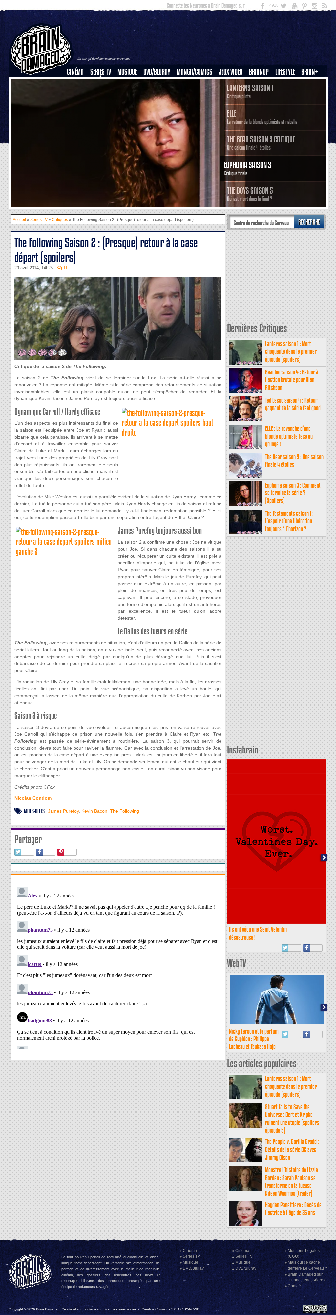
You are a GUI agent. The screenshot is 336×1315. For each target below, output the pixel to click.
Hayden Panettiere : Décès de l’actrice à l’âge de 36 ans (293, 1208)
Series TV (100, 71)
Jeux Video (230, 71)
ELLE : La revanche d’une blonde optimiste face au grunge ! (289, 436)
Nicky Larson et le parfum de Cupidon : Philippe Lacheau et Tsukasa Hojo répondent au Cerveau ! (254, 1042)
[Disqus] (117, 966)
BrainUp (259, 71)
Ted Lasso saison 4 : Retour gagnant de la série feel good (293, 404)
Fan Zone (312, 83)
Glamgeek (287, 94)
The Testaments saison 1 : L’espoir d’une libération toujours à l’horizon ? (289, 521)
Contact (295, 1286)
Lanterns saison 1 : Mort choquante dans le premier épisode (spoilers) (291, 351)
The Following (124, 811)
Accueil (19, 219)
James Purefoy (63, 811)
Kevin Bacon (94, 811)
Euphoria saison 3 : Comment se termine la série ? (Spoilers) (293, 493)
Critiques (78, 83)
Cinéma (75, 71)
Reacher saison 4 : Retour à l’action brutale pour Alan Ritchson (291, 380)
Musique (127, 71)
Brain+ (310, 71)
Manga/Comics (194, 71)
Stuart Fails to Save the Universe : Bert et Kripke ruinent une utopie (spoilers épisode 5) (292, 1118)
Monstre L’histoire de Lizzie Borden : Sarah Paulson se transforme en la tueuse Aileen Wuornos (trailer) (291, 1181)
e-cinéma (78, 105)
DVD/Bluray (156, 71)
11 (65, 267)
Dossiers (77, 94)
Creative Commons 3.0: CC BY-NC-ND (170, 1309)
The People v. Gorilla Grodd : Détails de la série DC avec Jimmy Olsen (292, 1149)
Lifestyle (285, 71)
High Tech (287, 105)
